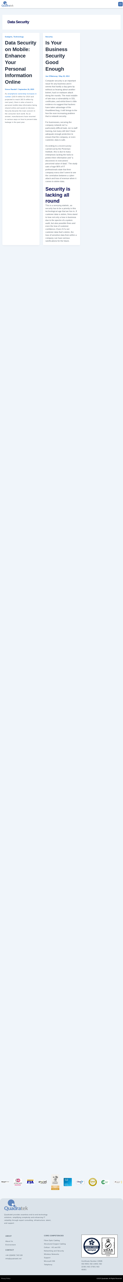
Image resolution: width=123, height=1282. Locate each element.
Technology (18, 37)
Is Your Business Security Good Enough (56, 56)
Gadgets (8, 37)
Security (49, 37)
